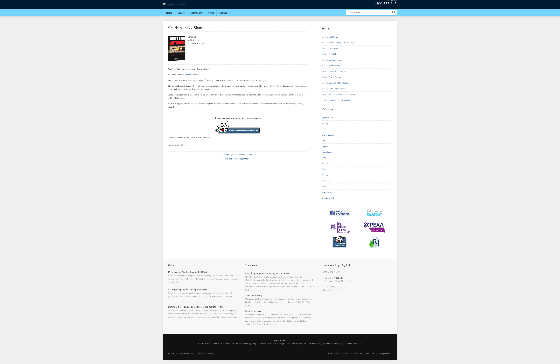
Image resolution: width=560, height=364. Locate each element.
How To (325, 180)
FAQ (324, 157)
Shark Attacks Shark (186, 27)
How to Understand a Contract (334, 71)
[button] (394, 12)
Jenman (188, 74)
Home (169, 12)
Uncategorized (328, 198)
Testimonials (327, 192)
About (211, 12)
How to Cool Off (329, 54)
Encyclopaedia (328, 152)
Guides (325, 175)
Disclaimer (243, 343)
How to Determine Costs (332, 59)
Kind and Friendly (253, 295)
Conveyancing (328, 134)
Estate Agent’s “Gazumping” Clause (237, 154)
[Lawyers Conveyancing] (174, 4)
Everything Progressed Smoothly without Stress (267, 273)
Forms (324, 169)
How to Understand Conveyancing (336, 100)
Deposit (325, 146)
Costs (324, 140)
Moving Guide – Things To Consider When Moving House (195, 306)
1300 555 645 (385, 3)
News (183, 145)
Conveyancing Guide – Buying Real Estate (188, 271)
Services (182, 12)
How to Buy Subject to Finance (335, 82)
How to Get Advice (330, 48)
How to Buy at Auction (331, 77)
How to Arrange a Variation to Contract (338, 94)
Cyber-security (328, 117)
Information (196, 12)
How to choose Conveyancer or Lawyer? (339, 42)
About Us (326, 129)
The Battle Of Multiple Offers (238, 158)
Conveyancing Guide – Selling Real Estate (187, 289)
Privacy (325, 123)
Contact (223, 12)
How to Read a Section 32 (333, 65)
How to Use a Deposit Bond (333, 88)
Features (325, 163)
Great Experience (253, 310)
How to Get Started (330, 36)
